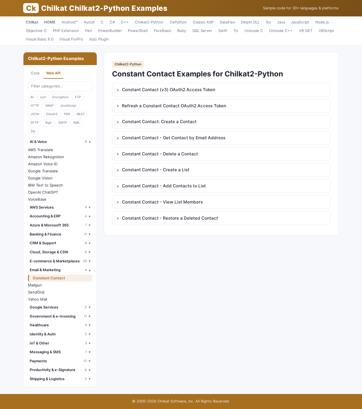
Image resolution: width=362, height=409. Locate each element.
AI (32, 97)
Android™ (70, 22)
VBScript (326, 30)
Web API (53, 73)
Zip (33, 131)
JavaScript (300, 22)
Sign (48, 123)
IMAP (49, 106)
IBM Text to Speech (45, 185)
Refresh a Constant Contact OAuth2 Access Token (174, 105)
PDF (67, 114)
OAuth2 (52, 114)
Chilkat (32, 22)
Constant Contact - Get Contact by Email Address (173, 137)
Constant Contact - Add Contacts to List (164, 186)
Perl (88, 30)
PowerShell (138, 30)
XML (76, 123)
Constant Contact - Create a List (155, 169)
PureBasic (162, 30)
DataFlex (227, 22)
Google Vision (40, 178)
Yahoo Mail (37, 299)
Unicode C (253, 30)
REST (81, 114)
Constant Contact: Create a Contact (159, 121)
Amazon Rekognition (46, 157)
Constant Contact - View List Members (162, 202)
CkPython (178, 22)
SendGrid (36, 292)
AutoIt (89, 22)
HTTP (35, 106)
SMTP (62, 123)
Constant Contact (49, 278)
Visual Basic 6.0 (39, 39)
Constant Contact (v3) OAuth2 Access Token (168, 89)
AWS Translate (40, 149)
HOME (49, 22)
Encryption (60, 97)
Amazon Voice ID (42, 164)
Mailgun (35, 285)
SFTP (34, 123)
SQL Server (202, 30)
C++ (125, 22)
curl (43, 97)
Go (268, 22)
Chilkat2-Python (149, 22)
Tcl (235, 30)
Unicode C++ (281, 30)
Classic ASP (203, 22)
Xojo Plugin (99, 39)
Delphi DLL (250, 22)
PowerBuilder (110, 30)
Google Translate (43, 171)
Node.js (322, 22)
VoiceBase (37, 199)
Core (35, 73)
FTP (78, 97)
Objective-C (36, 30)
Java (281, 22)
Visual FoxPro (71, 39)
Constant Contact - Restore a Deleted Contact (170, 218)
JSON (35, 114)
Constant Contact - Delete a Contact (160, 154)
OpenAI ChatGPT (43, 192)
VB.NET (306, 30)
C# (112, 22)
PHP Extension (66, 30)
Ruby (181, 30)
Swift (222, 30)
